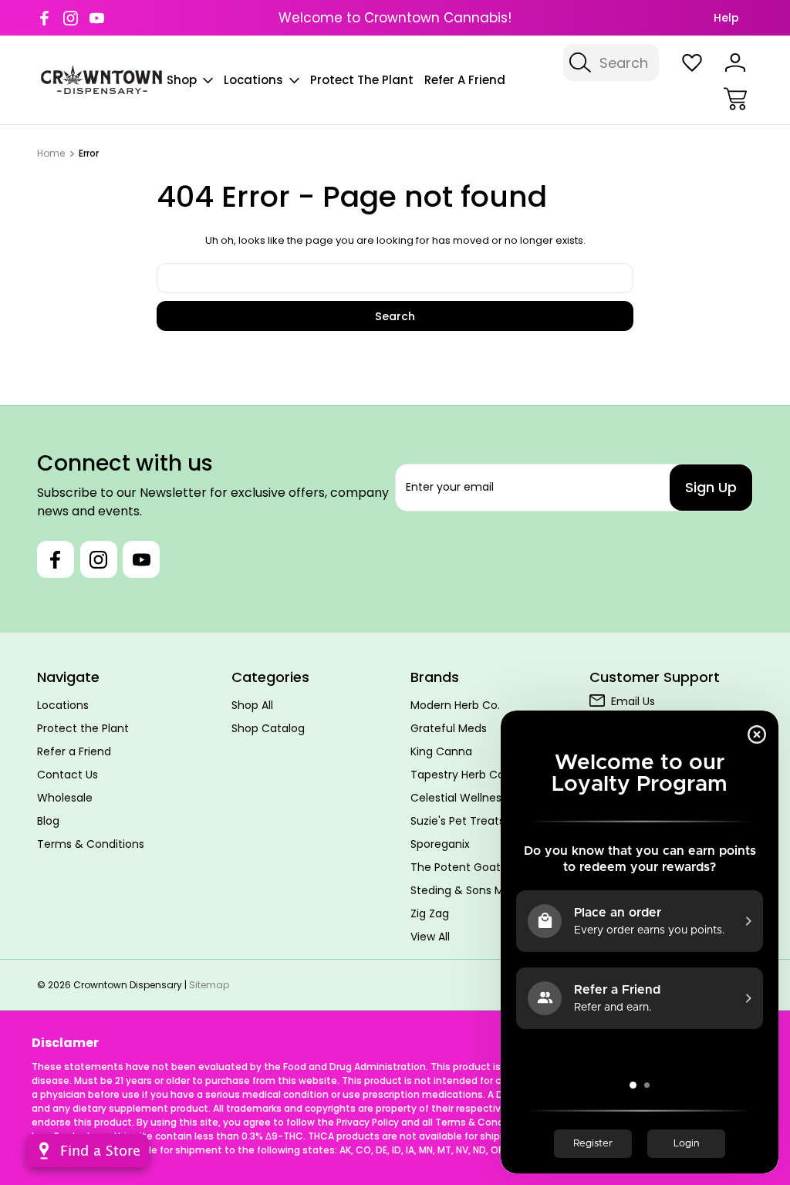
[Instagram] (70, 18)
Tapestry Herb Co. (458, 774)
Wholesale (65, 797)
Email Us (633, 701)
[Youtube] (96, 18)
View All (430, 936)
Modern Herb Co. (455, 705)
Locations (253, 80)
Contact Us (67, 774)
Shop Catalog (268, 728)
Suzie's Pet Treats (457, 821)
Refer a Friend (464, 80)
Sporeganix (440, 844)
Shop (182, 80)
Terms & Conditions (90, 844)
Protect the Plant (362, 80)
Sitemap (209, 984)
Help (726, 17)
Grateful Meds (448, 728)
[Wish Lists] (692, 62)
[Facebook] (44, 18)
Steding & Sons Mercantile (481, 890)
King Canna (441, 751)
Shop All (252, 705)
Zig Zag (429, 913)
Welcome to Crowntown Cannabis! (395, 17)
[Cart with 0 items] (735, 98)
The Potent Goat (455, 867)
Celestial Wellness (458, 797)
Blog (48, 821)
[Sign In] (735, 62)
